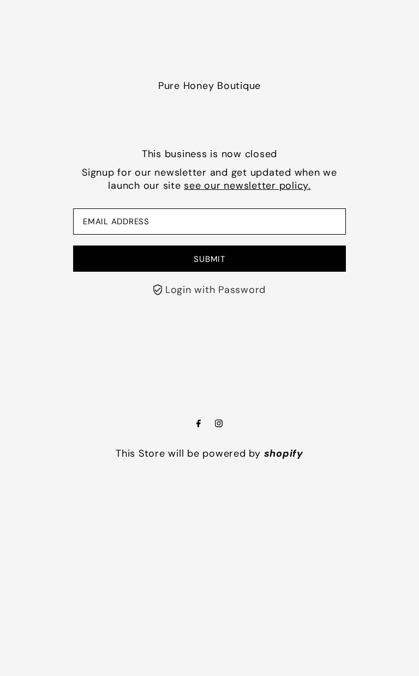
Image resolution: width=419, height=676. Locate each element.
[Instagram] (219, 423)
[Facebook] (198, 423)
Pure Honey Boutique (209, 85)
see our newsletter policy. (247, 185)
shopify (283, 453)
